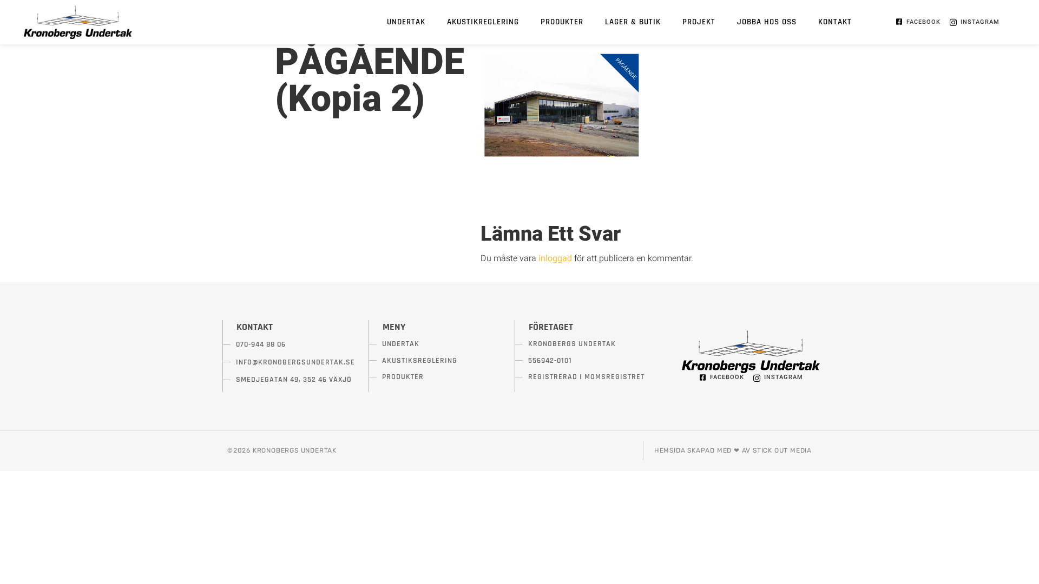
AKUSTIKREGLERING (483, 22)
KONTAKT (835, 22)
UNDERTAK (406, 22)
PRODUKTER (562, 22)
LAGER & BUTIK (633, 22)
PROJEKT (698, 22)
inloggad (555, 258)
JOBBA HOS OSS (767, 22)
